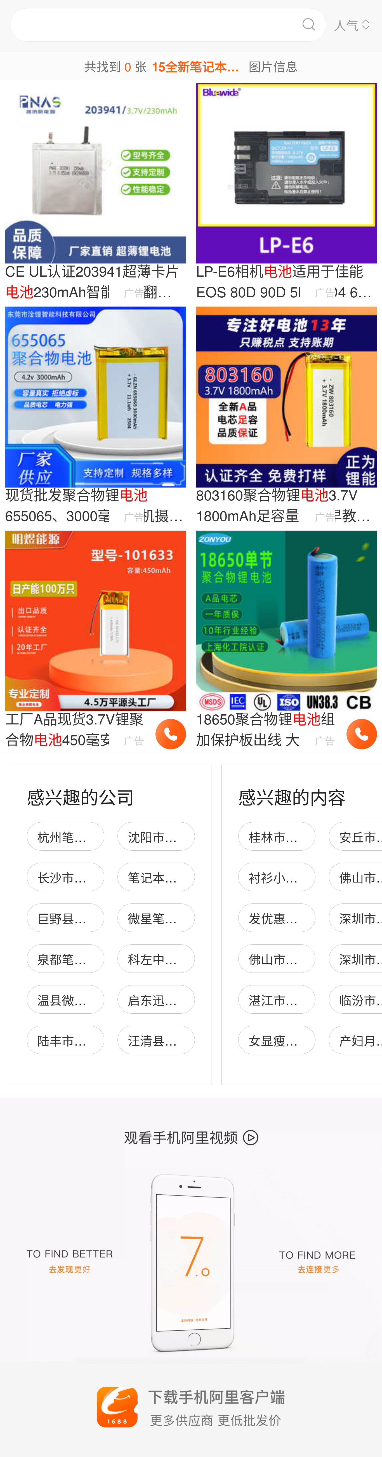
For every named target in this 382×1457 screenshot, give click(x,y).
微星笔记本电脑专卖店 (189, 918)
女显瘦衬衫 (279, 1040)
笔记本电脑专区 (171, 877)
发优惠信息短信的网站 (310, 918)
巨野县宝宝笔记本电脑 (98, 918)
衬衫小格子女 (285, 877)
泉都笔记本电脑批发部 (98, 959)
